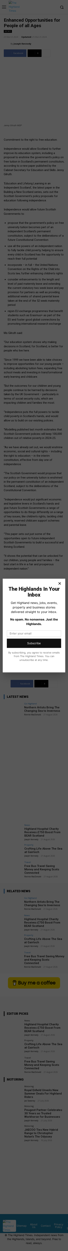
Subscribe (34, 643)
